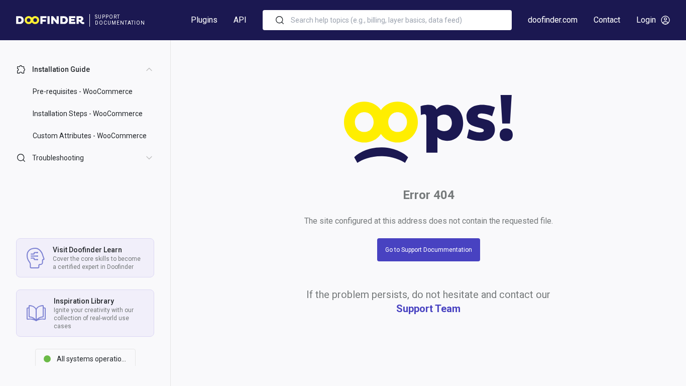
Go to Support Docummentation (428, 249)
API (240, 20)
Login (646, 20)
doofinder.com (553, 20)
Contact (607, 20)
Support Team (428, 309)
